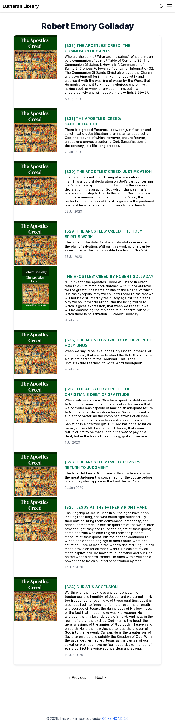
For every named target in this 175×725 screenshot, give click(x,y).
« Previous (77, 677)
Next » (101, 677)
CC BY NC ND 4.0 (115, 718)
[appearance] (161, 6)
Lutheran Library (21, 6)
